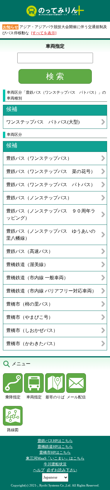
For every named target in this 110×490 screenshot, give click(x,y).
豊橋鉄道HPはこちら (55, 446)
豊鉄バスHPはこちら (55, 440)
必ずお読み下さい (62, 470)
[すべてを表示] (43, 33)
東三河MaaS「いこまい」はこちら (55, 458)
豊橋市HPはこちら (55, 452)
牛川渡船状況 (55, 464)
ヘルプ (39, 470)
